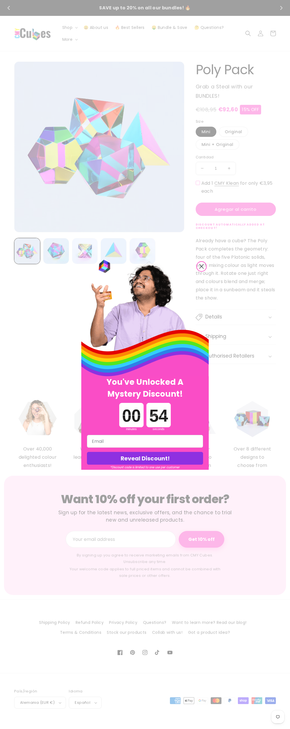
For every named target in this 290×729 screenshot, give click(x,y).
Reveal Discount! (145, 458)
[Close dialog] (201, 266)
